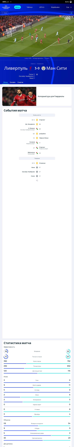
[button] (68, 7)
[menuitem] (18, 7)
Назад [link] (5, 13)
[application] (37, 36)
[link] (17, 7)
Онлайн (12, 82)
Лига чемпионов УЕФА (6, 7)
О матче (20, 82)
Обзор (5, 82)
